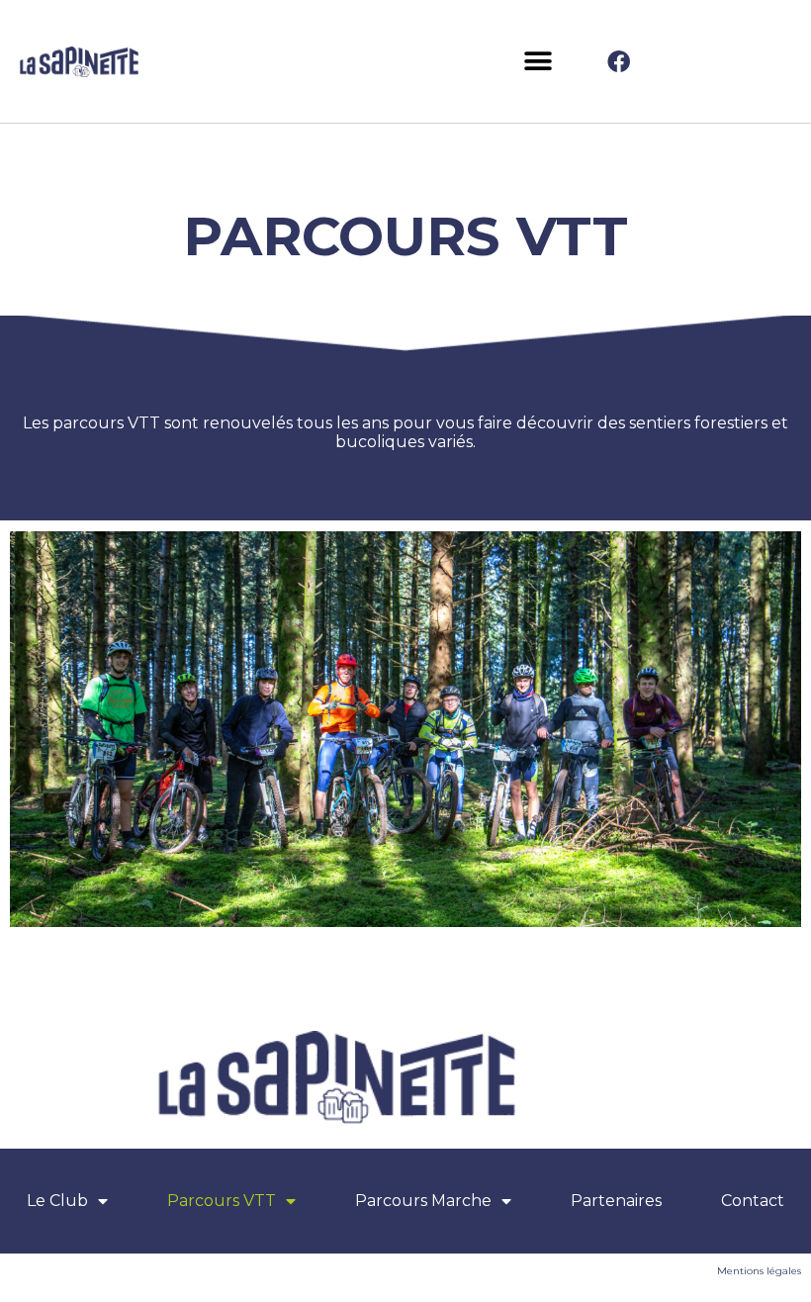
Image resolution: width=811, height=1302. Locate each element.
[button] (537, 62)
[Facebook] (618, 61)
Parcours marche (423, 1200)
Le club (57, 1200)
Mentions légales (759, 1270)
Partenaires (616, 1200)
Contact (752, 1200)
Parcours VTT (221, 1200)
